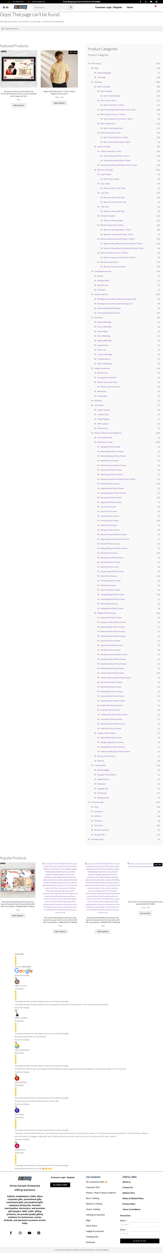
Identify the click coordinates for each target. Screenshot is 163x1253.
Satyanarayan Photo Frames (112, 571)
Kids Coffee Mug (103, 336)
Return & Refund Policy (133, 1198)
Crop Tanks (105, 183)
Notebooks (102, 793)
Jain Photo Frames (108, 507)
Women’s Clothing (94, 1204)
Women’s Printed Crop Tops (115, 202)
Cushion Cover (103, 414)
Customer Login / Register (108, 7)
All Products (96, 63)
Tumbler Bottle (103, 359)
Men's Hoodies (106, 91)
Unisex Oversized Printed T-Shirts (117, 160)
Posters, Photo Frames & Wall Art (108, 433)
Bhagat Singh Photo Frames (112, 742)
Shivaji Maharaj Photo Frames (112, 747)
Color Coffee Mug (104, 326)
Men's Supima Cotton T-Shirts (112, 114)
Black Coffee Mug (104, 322)
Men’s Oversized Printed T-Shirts (117, 142)
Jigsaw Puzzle (103, 779)
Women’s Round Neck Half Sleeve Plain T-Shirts (123, 243)
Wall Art (100, 761)
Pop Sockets (102, 396)
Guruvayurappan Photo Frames (113, 493)
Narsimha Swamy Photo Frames (113, 534)
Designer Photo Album (106, 774)
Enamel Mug (102, 331)
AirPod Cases (102, 373)
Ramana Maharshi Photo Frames (113, 548)
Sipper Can (101, 350)
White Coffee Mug (104, 363)
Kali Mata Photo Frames (110, 650)
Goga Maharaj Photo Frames (112, 488)
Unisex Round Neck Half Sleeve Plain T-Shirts (118, 165)
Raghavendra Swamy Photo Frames (114, 539)
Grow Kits (98, 821)
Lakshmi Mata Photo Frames (112, 673)
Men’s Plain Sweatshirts (113, 128)
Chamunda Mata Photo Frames (113, 636)
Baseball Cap (102, 285)
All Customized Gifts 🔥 (96, 1182)
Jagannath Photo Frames (110, 502)
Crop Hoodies (105, 174)
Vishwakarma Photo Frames (111, 608)
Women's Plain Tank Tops (114, 211)
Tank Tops (104, 206)
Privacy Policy (129, 1204)
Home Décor (99, 405)
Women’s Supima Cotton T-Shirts (114, 253)
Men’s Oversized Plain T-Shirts (116, 137)
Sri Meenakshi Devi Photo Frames (114, 714)
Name (123, 1220)
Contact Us (128, 1187)
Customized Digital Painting (109, 308)
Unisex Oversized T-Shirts (110, 151)
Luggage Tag (102, 788)
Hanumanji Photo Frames (110, 497)
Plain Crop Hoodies (111, 179)
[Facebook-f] (11, 1233)
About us (127, 1182)
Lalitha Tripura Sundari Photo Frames (115, 677)
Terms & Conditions (132, 1209)
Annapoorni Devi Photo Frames (113, 622)
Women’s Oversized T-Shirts (111, 225)
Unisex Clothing (103, 146)
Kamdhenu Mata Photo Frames (113, 659)
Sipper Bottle (102, 345)
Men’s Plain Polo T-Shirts (114, 105)
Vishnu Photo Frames (109, 603)
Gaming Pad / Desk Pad (106, 377)
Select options (18, 105)
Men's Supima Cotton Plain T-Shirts (118, 119)
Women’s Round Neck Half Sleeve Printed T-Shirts (124, 248)
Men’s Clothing (92, 1198)
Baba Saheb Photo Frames (111, 737)
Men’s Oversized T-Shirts (110, 133)
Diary (96, 807)
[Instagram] (20, 1233)
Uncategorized (97, 839)
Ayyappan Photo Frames (110, 447)
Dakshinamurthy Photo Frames (113, 465)
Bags (96, 68)
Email (122, 1230)
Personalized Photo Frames (108, 313)
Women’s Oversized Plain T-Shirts (117, 230)
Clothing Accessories (102, 271)
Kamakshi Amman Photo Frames (113, 654)
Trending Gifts (100, 765)
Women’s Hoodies (107, 216)
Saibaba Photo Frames (109, 567)
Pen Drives (98, 825)
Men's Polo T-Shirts (108, 100)
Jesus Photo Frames (108, 511)
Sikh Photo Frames (108, 585)
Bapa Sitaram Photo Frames (112, 451)
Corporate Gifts (97, 802)
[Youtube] (29, 1233)
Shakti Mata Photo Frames (111, 705)
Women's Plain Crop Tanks (114, 188)
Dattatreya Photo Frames (111, 470)
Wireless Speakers (101, 830)
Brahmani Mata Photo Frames (112, 631)
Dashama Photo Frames (110, 641)
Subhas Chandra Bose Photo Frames (115, 751)
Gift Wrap (98, 400)
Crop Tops (104, 193)
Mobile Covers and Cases (107, 382)
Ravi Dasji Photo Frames (110, 562)
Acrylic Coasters (103, 410)
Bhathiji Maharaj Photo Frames (113, 456)
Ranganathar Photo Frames (111, 557)
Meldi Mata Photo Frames (110, 687)
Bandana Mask (103, 280)
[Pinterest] (38, 1233)
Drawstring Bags (104, 73)
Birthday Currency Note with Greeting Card (114, 303)
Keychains (101, 784)
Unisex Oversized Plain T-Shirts (116, 156)
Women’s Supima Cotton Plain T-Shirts (120, 257)
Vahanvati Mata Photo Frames (112, 724)
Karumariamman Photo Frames (113, 664)
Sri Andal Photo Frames (110, 710)
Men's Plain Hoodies (112, 96)
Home (130, 7)
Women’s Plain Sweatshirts (115, 266)
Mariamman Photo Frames (111, 682)
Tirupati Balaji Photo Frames (112, 594)
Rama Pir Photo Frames (110, 544)
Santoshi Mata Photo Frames (112, 696)
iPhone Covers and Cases (110, 386)
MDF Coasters (103, 423)
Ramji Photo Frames (108, 553)
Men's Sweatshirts (107, 123)
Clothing (98, 82)
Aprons (100, 276)
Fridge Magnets (103, 419)
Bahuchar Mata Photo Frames (112, 627)
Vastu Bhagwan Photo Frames (112, 599)
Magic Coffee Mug (104, 340)
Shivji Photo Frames (108, 576)
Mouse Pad (101, 391)
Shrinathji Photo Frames (110, 580)
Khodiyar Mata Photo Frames (112, 668)
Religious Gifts (103, 797)
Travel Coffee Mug (104, 354)
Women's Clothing (105, 170)
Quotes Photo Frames (106, 756)
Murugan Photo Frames (110, 530)
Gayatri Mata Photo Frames (111, 645)
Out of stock (145, 913)
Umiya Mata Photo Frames (111, 719)
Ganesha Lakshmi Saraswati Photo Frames (117, 479)
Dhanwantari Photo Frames (111, 474)
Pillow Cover (102, 428)
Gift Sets (97, 816)
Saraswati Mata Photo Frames (112, 700)
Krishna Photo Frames (109, 520)
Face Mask (101, 290)
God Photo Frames (105, 442)
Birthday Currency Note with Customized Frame (116, 299)
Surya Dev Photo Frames (110, 590)
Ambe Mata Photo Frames (111, 617)
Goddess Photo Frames (106, 613)
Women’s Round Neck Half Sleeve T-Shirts (117, 239)
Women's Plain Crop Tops (114, 197)
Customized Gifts (101, 294)
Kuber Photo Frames (108, 525)
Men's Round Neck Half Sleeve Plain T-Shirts (118, 109)
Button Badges (103, 770)
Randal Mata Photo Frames (111, 691)
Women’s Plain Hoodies (113, 220)
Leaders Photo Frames (106, 733)
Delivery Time (129, 1193)
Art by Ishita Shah (104, 437)
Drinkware (98, 317)
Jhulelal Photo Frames (109, 516)
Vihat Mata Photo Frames (110, 728)
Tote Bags (101, 77)
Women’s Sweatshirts (109, 262)
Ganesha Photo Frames (110, 483)
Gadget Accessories (102, 368)
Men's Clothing (103, 86)
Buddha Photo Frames (109, 460)
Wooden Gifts (99, 834)
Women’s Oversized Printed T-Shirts (118, 234)
